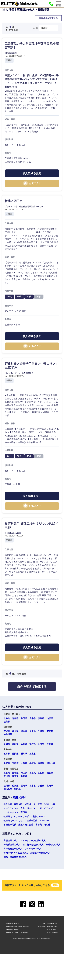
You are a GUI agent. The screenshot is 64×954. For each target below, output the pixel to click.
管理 (40, 804)
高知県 (24, 776)
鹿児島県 (8, 789)
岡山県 (24, 773)
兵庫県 (32, 763)
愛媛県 (15, 776)
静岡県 (15, 753)
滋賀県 (7, 763)
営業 (23, 808)
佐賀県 (15, 785)
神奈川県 (8, 734)
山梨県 (41, 744)
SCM (46, 804)
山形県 (50, 718)
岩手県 (32, 718)
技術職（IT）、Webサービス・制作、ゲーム (24, 816)
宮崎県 (50, 785)
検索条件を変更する (48, 18)
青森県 (15, 718)
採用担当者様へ (12, 929)
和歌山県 (51, 763)
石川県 (24, 744)
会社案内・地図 (12, 923)
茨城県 (7, 731)
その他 (47, 824)
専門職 (24, 812)
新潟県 (7, 744)
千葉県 (41, 731)
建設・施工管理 (25, 824)
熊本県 (32, 785)
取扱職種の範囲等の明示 (48, 926)
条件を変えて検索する (32, 686)
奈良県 (41, 763)
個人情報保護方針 (50, 923)
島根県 (15, 773)
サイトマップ (52, 929)
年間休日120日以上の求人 (16, 852)
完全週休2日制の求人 (40, 852)
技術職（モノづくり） (14, 820)
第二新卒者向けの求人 (33, 844)
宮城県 (41, 718)
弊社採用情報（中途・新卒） (18, 926)
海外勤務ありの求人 (13, 848)
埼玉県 (32, 731)
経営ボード (30, 804)
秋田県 (24, 718)
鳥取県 (7, 773)
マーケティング (11, 808)
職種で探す (19, 797)
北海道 (7, 718)
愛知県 (24, 753)
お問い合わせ (52, 932)
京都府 (15, 763)
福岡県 (7, 785)
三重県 (32, 753)
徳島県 (50, 773)
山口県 (41, 773)
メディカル (45, 820)
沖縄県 (17, 789)
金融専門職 (32, 820)
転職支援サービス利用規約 (17, 932)
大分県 (41, 785)
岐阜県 (7, 753)
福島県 (7, 721)
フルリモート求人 (33, 848)
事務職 (38, 824)
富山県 (15, 744)
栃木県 (15, 731)
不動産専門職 (10, 824)
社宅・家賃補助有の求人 (15, 857)
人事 (53, 804)
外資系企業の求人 (12, 844)
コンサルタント (11, 812)
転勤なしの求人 (53, 844)
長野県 (50, 744)
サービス (31, 808)
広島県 (32, 773)
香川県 (7, 776)
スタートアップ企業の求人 (33, 840)
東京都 (50, 731)
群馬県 (24, 731)
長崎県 (24, 785)
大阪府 (24, 763)
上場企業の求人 (11, 840)
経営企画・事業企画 (13, 804)
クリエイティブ (45, 808)
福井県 (32, 744)
